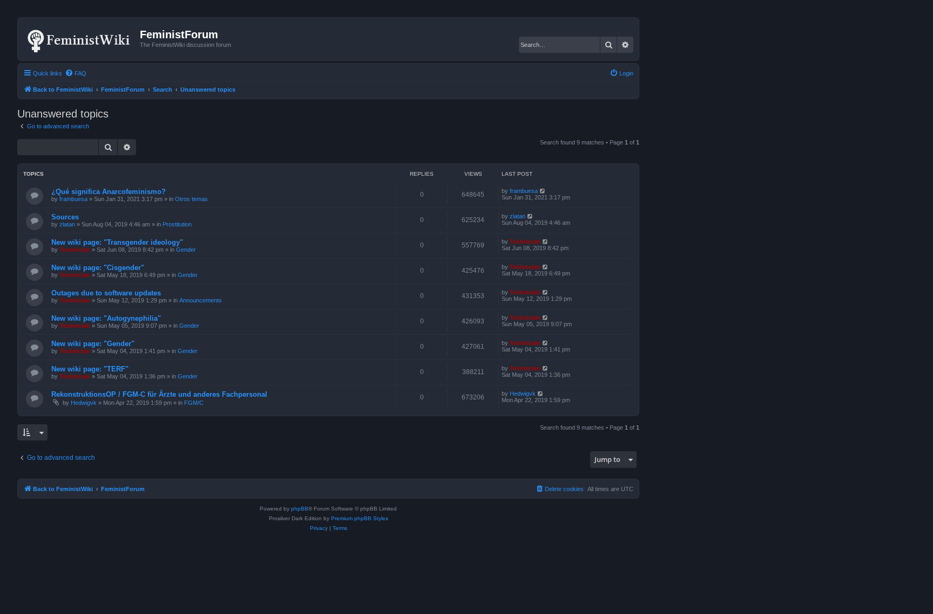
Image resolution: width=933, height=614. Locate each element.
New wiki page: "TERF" (90, 369)
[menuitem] (75, 73)
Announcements (200, 300)
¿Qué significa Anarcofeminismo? (108, 192)
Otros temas (191, 199)
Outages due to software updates (106, 293)
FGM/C (194, 402)
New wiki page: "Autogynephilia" (106, 318)
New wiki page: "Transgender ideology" (117, 242)
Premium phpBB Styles (359, 518)
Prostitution (177, 224)
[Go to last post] (542, 191)
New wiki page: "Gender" (92, 344)
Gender (186, 249)
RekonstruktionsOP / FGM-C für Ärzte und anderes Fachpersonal (159, 394)
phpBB (299, 509)
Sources (65, 217)
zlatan (67, 224)
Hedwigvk (84, 402)
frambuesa (73, 199)
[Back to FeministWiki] (80, 38)
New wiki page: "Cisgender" (97, 268)
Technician (74, 249)
